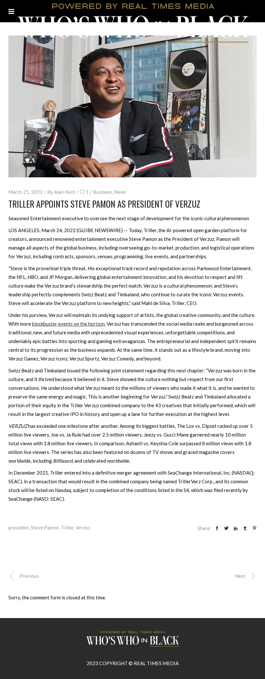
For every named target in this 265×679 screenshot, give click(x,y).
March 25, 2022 (25, 192)
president (18, 527)
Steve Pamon (45, 527)
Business (102, 192)
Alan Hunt (64, 192)
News (120, 192)
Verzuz (83, 527)
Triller (67, 527)
